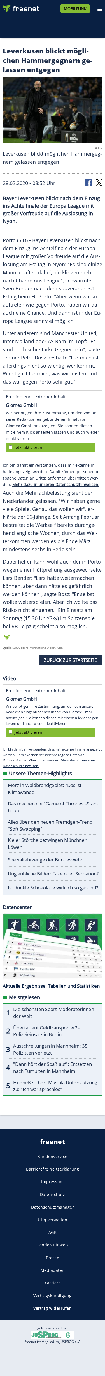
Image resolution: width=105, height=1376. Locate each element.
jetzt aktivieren (28, 447)
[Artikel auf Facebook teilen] (89, 182)
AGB (52, 1232)
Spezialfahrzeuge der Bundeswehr (45, 859)
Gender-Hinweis (52, 1244)
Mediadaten (53, 1270)
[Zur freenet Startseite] (21, 7)
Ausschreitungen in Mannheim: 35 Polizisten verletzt (50, 1049)
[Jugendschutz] (52, 1334)
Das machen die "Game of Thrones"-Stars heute (53, 807)
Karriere (52, 1283)
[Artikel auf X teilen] (99, 182)
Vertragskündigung (52, 1295)
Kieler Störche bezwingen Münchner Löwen (47, 843)
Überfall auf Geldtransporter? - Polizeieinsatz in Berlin (46, 1031)
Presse (52, 1257)
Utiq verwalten (52, 1219)
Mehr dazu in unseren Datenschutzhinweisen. (55, 484)
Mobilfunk (75, 8)
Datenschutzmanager (52, 1207)
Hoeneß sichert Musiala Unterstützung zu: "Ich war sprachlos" (55, 1086)
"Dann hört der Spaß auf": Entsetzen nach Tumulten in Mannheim (52, 1067)
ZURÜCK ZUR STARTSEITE (70, 660)
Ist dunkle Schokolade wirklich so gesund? (53, 887)
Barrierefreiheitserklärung (52, 1169)
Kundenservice (52, 1156)
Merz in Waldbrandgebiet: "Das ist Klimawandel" (44, 788)
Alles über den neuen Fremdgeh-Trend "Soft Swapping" (50, 825)
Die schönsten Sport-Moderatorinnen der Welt (53, 1012)
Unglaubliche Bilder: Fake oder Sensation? (53, 873)
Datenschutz (52, 1194)
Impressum (52, 1181)
